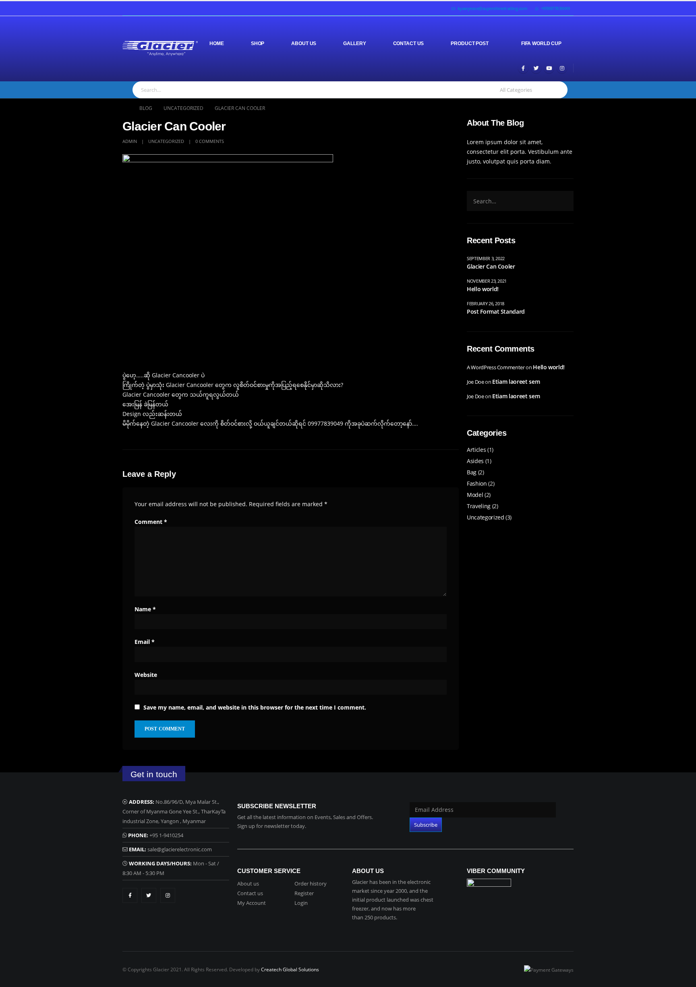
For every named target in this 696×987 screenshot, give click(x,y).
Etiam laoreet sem (516, 381)
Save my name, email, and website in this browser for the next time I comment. (254, 707)
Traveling (479, 506)
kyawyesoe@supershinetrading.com (493, 8)
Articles (476, 449)
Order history (310, 883)
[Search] (557, 90)
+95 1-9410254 (166, 835)
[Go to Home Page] (125, 108)
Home (216, 43)
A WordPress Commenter (496, 367)
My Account (251, 902)
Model (475, 495)
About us (248, 883)
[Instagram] (562, 68)
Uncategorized (166, 141)
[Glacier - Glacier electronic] (160, 48)
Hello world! (483, 289)
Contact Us (408, 43)
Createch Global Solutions (290, 969)
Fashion (477, 483)
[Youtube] (549, 68)
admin (129, 141)
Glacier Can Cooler (491, 266)
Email (145, 642)
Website (146, 675)
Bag (471, 472)
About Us (303, 43)
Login (301, 902)
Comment (151, 522)
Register (304, 893)
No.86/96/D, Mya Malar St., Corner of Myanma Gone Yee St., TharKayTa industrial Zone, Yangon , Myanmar (174, 811)
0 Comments (209, 141)
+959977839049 (555, 8)
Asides (475, 461)
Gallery (354, 43)
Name (145, 609)
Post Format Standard (496, 311)
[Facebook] (523, 68)
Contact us (250, 893)
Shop (258, 43)
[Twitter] (536, 68)
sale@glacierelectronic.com (179, 849)
